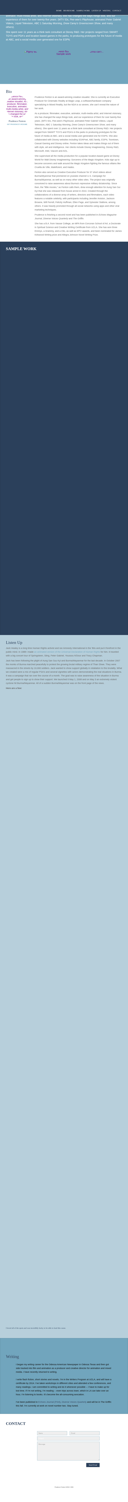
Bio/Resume (69, 11)
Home (59, 11)
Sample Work (83, 11)
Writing (107, 11)
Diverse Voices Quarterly (74, 1402)
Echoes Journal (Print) (49, 1402)
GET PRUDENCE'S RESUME (17, 124)
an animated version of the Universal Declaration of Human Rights (67, 652)
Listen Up (96, 11)
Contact (116, 11)
